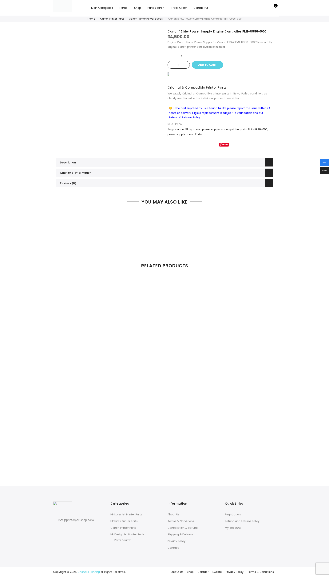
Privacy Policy (176, 541)
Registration (233, 514)
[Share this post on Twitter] (213, 144)
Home (124, 8)
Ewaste (217, 572)
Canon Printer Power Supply (146, 19)
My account (233, 528)
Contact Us (200, 8)
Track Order (179, 8)
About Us (173, 514)
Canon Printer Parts (112, 19)
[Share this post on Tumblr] (234, 144)
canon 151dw (183, 129)
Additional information (75, 173)
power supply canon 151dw (185, 134)
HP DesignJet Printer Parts (127, 534)
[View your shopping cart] (273, 8)
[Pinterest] (70, 528)
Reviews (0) (68, 183)
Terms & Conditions (181, 521)
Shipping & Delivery (180, 534)
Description (68, 162)
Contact (173, 548)
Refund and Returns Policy (242, 521)
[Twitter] (63, 528)
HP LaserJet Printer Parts (126, 514)
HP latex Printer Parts (124, 521)
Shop (137, 8)
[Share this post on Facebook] (205, 144)
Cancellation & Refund (183, 528)
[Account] (267, 8)
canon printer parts (234, 129)
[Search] (261, 8)
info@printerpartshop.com (76, 520)
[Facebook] (56, 528)
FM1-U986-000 (258, 129)
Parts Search (156, 8)
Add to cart (207, 64)
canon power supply (206, 129)
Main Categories (102, 8)
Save (225, 144)
